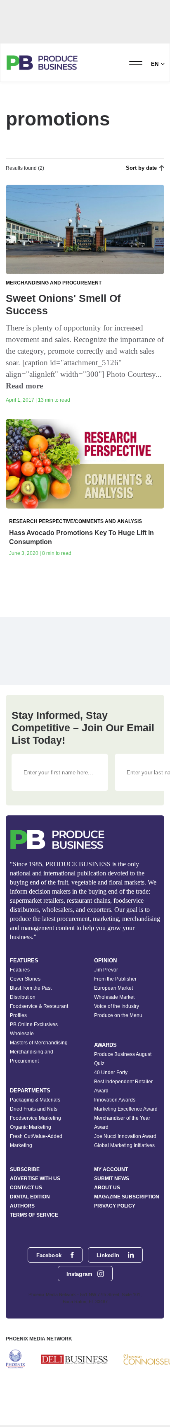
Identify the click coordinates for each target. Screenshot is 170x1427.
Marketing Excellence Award (126, 1109)
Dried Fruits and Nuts (33, 1109)
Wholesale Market (114, 997)
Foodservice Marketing (35, 1118)
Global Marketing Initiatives (124, 1145)
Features (20, 970)
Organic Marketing (30, 1127)
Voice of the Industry (116, 1006)
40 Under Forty (111, 1072)
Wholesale (22, 1034)
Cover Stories (25, 979)
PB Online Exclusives (34, 1024)
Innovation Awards (114, 1100)
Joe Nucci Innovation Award (125, 1136)
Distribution (22, 997)
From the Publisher (115, 979)
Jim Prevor (106, 970)
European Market (113, 988)
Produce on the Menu (118, 1015)
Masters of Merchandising (39, 1043)
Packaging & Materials (35, 1100)
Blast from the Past (31, 988)
